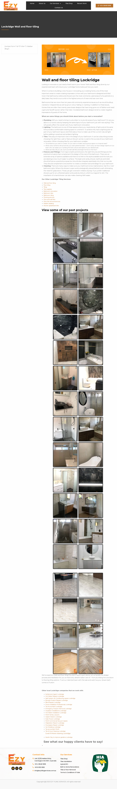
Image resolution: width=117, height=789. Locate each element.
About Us (42, 3)
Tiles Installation (66, 761)
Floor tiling (47, 185)
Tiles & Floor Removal (68, 770)
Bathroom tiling (49, 195)
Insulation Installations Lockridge (55, 711)
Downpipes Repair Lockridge (54, 725)
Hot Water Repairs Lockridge (54, 696)
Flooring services (49, 197)
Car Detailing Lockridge (52, 727)
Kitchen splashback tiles (51, 205)
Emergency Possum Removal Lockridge (58, 708)
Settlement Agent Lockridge (54, 694)
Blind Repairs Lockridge (53, 702)
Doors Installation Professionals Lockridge (58, 704)
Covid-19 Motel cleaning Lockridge (57, 733)
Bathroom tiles (48, 193)
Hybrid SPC (64, 764)
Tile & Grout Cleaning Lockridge (55, 731)
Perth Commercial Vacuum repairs (56, 721)
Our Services (54, 3)
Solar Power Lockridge (52, 719)
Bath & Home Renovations (69, 767)
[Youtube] (20, 768)
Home (32, 3)
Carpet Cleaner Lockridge (53, 717)
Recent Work (82, 3)
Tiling (45, 187)
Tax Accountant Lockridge (53, 706)
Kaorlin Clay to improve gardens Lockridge (58, 737)
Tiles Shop (69, 3)
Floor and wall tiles (49, 199)
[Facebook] (13, 768)
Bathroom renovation (50, 191)
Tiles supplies (48, 189)
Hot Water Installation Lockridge (55, 713)
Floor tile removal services (52, 201)
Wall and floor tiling (50, 183)
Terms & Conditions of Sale (70, 772)
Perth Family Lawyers (52, 715)
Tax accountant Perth (52, 729)
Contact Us (59, 8)
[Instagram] (16, 768)
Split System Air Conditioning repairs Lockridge (60, 698)
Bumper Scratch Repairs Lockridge (56, 700)
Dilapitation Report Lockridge (54, 723)
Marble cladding (49, 203)
